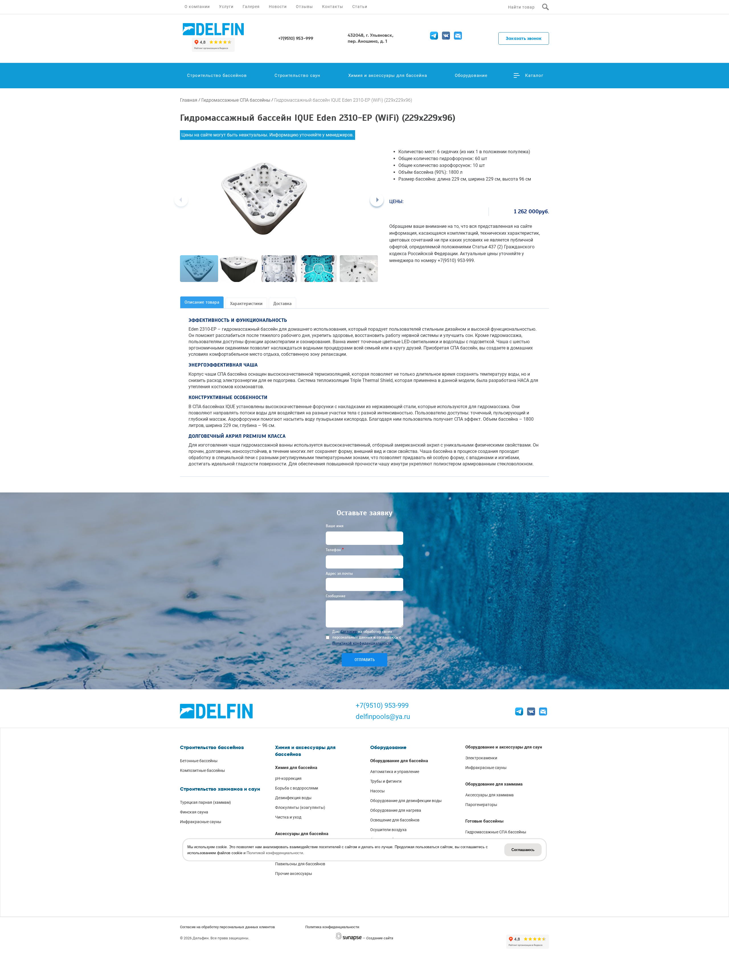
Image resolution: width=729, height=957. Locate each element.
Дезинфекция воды (293, 798)
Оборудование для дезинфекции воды (406, 800)
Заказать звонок (524, 38)
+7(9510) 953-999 (382, 705)
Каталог (534, 75)
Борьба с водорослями (296, 788)
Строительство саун (297, 75)
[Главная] (213, 29)
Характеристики (246, 303)
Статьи (359, 6)
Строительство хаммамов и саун (220, 789)
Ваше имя (334, 526)
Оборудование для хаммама (494, 784)
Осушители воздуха (388, 829)
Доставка (282, 303)
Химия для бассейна (296, 767)
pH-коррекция (288, 778)
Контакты (332, 6)
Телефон (333, 549)
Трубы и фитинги (386, 781)
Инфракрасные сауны (200, 821)
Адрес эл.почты (339, 573)
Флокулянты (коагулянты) (300, 807)
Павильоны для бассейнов (300, 864)
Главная (188, 100)
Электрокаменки (481, 758)
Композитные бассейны (202, 770)
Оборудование (471, 75)
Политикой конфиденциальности (362, 643)
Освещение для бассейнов (394, 820)
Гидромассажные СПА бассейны (235, 100)
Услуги (226, 6)
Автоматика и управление (394, 771)
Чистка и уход (288, 817)
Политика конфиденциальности (332, 927)
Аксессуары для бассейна (301, 833)
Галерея (251, 6)
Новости (278, 6)
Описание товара (202, 302)
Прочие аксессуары (293, 873)
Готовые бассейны (484, 821)
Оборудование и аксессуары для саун (503, 747)
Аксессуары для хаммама (489, 795)
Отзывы (304, 6)
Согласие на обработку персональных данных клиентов (227, 927)
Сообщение (335, 596)
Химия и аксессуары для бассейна (387, 75)
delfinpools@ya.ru (383, 717)
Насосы (377, 791)
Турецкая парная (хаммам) (205, 802)
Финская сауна (194, 812)
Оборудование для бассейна (399, 760)
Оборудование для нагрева (395, 810)
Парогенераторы (481, 804)
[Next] (377, 199)
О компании (197, 6)
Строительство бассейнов (217, 75)
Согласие (349, 631)
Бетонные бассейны (199, 760)
